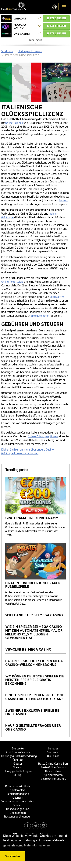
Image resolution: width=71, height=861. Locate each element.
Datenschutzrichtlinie (17, 786)
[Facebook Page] (27, 825)
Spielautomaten (40, 316)
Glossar (17, 763)
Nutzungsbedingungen (17, 816)
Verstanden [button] (12, 856)
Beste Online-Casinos (53, 767)
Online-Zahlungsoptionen (43, 436)
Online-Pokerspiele (12, 282)
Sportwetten (57, 297)
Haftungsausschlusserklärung (19, 756)
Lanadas (53, 748)
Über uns (17, 760)
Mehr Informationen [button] (37, 845)
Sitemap (18, 767)
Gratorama (53, 752)
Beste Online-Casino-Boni (53, 763)
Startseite (18, 748)
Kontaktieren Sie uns (18, 752)
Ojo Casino (53, 756)
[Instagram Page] (43, 825)
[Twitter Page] (35, 825)
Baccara (63, 200)
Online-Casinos (14, 123)
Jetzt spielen (56, 18)
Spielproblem (17, 790)
